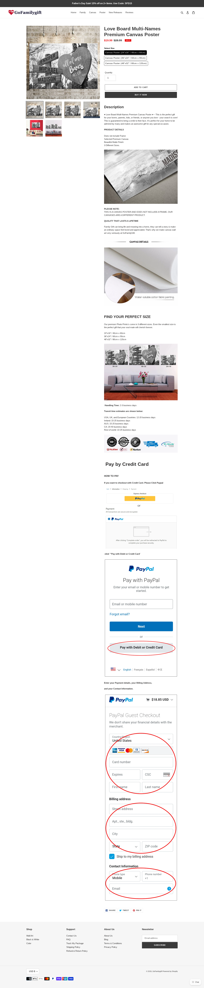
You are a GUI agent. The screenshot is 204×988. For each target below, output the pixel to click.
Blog (106, 939)
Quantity (108, 72)
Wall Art (29, 936)
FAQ (68, 939)
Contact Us (71, 936)
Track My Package (75, 943)
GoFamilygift (157, 971)
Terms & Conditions (113, 943)
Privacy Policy (110, 947)
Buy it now (141, 95)
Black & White (32, 939)
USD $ (32, 971)
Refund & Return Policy (77, 951)
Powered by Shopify (170, 971)
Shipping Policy (73, 947)
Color (28, 943)
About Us (108, 936)
